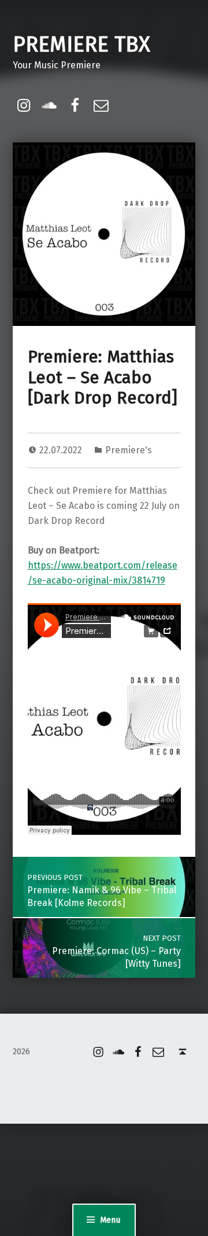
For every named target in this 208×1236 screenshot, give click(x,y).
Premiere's (128, 450)
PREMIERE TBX (81, 44)
